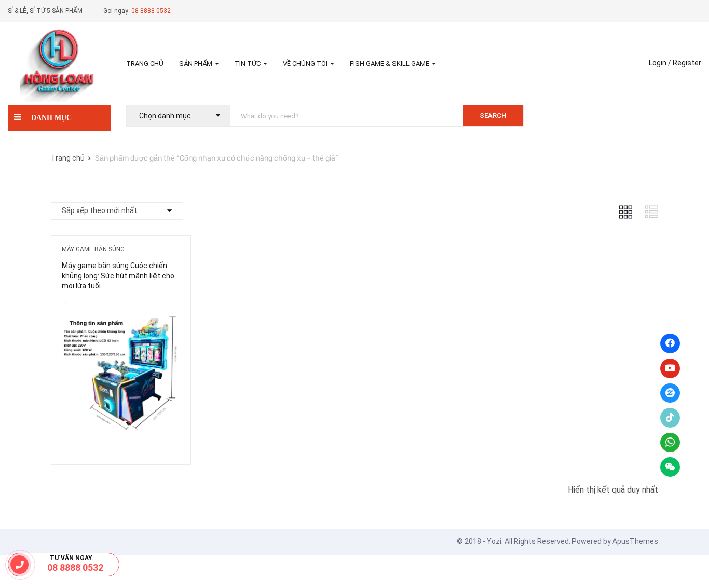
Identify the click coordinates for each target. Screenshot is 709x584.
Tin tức (248, 64)
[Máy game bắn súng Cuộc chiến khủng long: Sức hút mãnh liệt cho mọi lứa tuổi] (121, 308)
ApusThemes (635, 541)
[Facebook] (670, 343)
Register (687, 63)
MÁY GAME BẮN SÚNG (93, 249)
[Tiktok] (670, 417)
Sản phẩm (196, 64)
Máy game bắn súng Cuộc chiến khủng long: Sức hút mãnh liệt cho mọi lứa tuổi (118, 275)
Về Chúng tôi (306, 64)
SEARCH (493, 116)
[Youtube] (670, 368)
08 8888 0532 (75, 567)
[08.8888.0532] (19, 564)
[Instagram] (670, 393)
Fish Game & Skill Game (390, 64)
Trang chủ (144, 64)
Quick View (121, 418)
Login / (660, 63)
